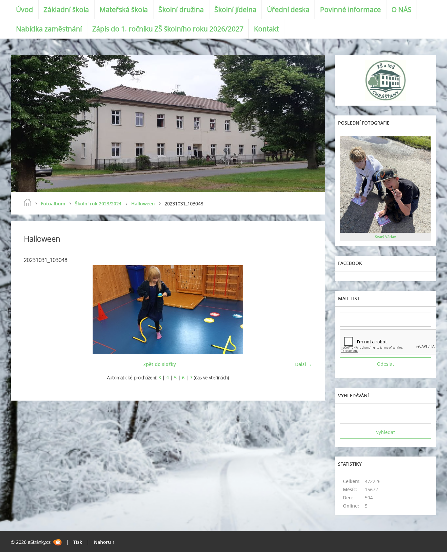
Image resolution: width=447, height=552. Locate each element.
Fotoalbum (53, 203)
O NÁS (401, 9)
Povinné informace (350, 9)
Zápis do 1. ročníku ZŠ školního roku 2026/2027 (167, 28)
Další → (303, 364)
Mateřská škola (123, 9)
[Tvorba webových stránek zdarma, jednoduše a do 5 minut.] (57, 542)
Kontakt (266, 28)
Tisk (77, 542)
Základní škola (66, 9)
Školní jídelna (235, 9)
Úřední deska (288, 9)
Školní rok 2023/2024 (98, 203)
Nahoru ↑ (104, 542)
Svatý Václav (385, 236)
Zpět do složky (159, 364)
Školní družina (181, 9)
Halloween (143, 203)
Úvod (24, 9)
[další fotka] (301, 309)
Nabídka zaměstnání (49, 28)
